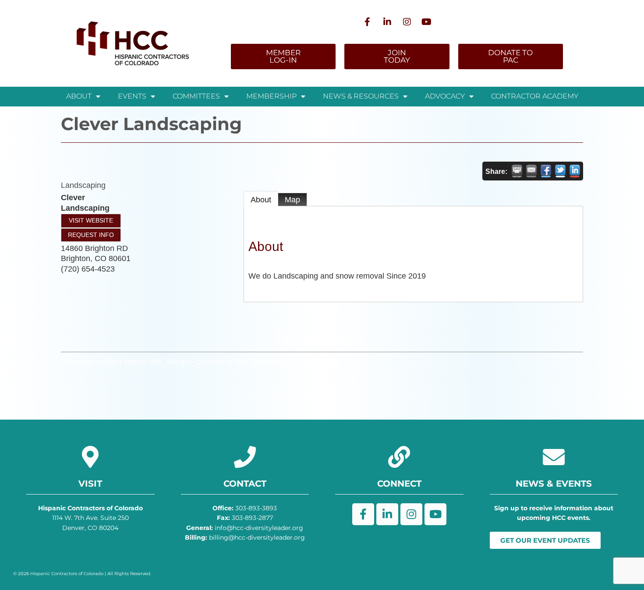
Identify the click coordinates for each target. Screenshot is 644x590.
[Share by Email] (531, 171)
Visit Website (91, 220)
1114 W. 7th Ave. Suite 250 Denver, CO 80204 (90, 518)
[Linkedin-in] (387, 22)
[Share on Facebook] (546, 171)
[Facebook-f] (367, 22)
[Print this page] (517, 171)
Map (292, 199)
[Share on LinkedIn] (575, 171)
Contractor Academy (534, 96)
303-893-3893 (244, 508)
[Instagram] (407, 22)
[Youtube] (426, 22)
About (261, 199)
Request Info (91, 234)
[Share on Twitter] (560, 171)
